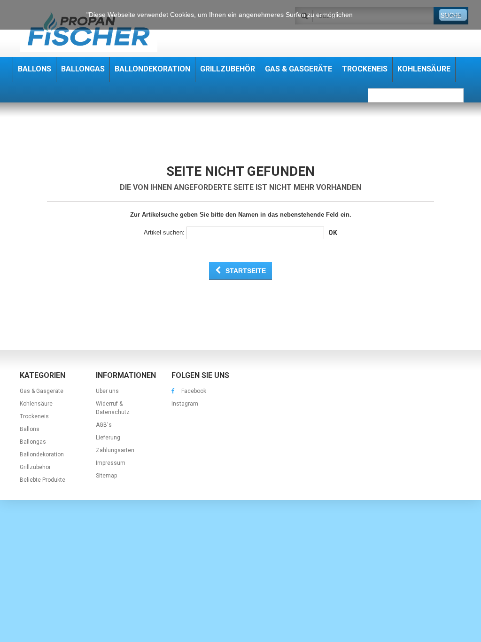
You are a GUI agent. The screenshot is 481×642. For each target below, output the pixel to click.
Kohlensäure (36, 403)
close (453, 15)
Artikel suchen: (164, 232)
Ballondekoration (42, 454)
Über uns (107, 391)
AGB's (104, 425)
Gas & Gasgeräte (41, 391)
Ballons (29, 429)
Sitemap (106, 475)
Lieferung (108, 437)
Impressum (110, 463)
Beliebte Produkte (42, 480)
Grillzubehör (35, 467)
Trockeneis (34, 416)
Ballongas (33, 441)
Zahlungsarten (115, 450)
